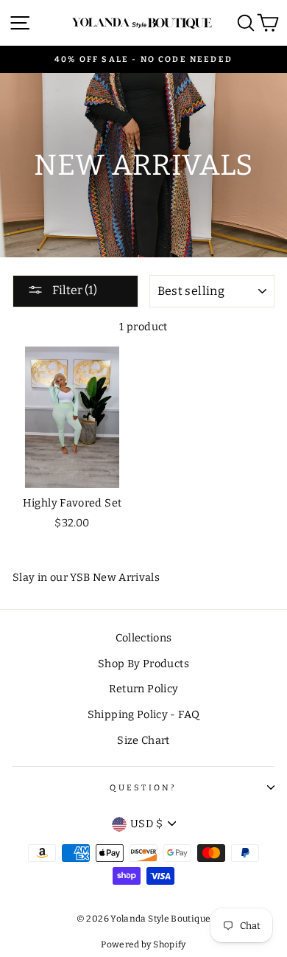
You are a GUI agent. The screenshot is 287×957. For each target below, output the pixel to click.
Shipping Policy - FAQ (144, 714)
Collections (144, 637)
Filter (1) (73, 290)
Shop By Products (143, 663)
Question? (143, 788)
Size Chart (143, 740)
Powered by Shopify (143, 944)
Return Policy (144, 688)
